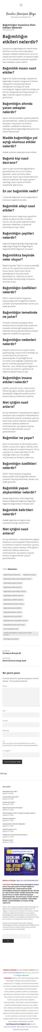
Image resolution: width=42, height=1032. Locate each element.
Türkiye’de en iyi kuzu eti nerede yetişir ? (15, 835)
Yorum (5, 686)
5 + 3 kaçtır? (7, 751)
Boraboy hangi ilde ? (9, 818)
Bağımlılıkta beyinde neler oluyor (14, 625)
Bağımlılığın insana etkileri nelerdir (15, 591)
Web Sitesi (6, 731)
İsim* (4, 711)
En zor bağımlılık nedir (11, 629)
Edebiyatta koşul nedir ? (10, 791)
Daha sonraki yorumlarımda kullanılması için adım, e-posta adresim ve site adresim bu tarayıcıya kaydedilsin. (20, 744)
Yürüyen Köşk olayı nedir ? (11, 797)
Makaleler (12, 569)
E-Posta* (5, 721)
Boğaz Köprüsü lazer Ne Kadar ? (13, 808)
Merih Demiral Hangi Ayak (14, 660)
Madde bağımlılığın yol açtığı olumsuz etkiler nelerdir (18, 634)
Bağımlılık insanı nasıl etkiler (13, 616)
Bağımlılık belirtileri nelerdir (12, 612)
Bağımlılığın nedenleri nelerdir (13, 596)
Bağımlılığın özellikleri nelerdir (13, 600)
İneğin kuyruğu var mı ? (10, 829)
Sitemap (3, 773)
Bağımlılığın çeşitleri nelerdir (13, 583)
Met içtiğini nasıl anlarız (11, 639)
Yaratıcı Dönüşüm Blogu (21, 14)
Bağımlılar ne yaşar (30, 575)
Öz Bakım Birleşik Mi (12, 653)
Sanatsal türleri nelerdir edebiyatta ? (14, 824)
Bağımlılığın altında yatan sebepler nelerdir (17, 579)
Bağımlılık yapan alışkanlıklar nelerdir (15, 621)
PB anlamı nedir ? (8, 840)
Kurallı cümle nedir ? (9, 802)
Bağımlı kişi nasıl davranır (12, 575)
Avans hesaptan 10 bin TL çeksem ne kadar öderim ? (19, 813)
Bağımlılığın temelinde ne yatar (13, 604)
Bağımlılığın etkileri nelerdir (12, 587)
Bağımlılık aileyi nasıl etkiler (12, 608)
